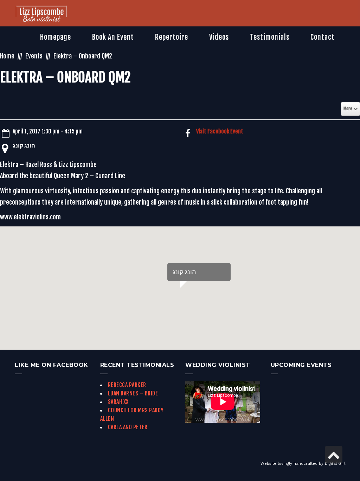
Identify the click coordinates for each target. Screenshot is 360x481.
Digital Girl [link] (335, 463)
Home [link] (7, 56)
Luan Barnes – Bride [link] (133, 393)
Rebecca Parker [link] (127, 384)
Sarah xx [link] (118, 401)
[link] (41, 14)
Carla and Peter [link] (128, 427)
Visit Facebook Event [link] (219, 131)
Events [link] (34, 56)
